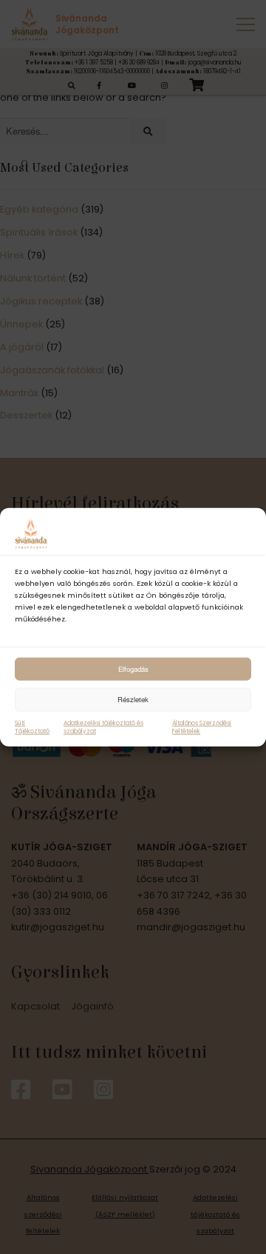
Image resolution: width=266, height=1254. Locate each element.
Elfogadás (133, 668)
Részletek (133, 699)
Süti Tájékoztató (32, 726)
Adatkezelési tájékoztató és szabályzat (103, 726)
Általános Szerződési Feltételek (201, 726)
